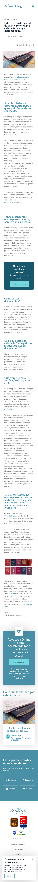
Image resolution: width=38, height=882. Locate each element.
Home (7, 20)
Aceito (9, 876)
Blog (15, 20)
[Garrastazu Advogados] (8, 6)
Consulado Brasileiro (12, 516)
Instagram (12, 780)
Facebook (29, 780)
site (14, 594)
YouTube (29, 789)
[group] (19, 722)
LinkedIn (12, 789)
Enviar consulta (19, 284)
